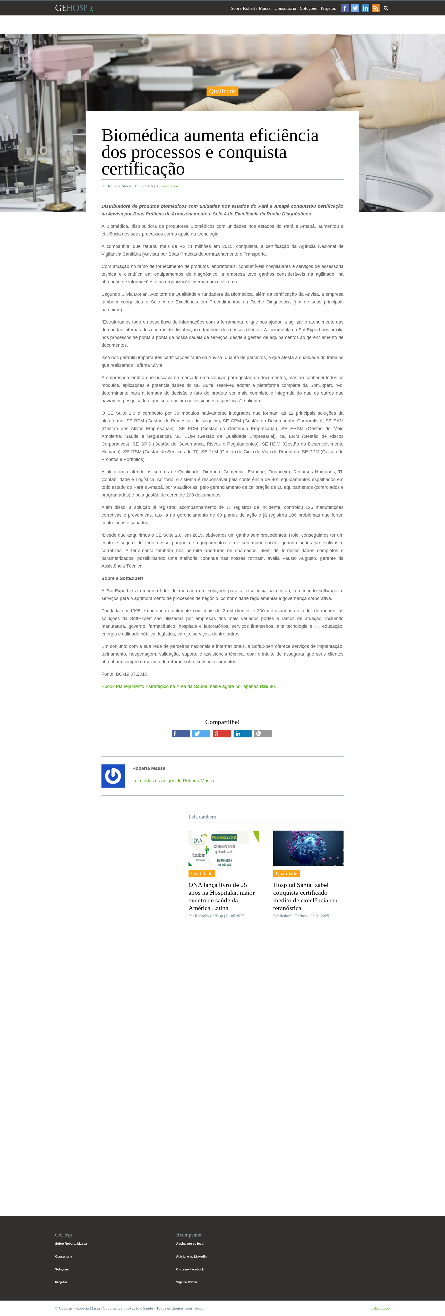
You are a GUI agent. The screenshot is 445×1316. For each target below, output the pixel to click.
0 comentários (167, 186)
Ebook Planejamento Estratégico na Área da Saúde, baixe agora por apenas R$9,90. (189, 686)
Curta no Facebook (190, 1269)
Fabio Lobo (380, 1308)
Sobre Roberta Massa (251, 8)
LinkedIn (365, 8)
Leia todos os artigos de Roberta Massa (173, 780)
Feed (376, 8)
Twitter (355, 8)
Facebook (345, 8)
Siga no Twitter (187, 1282)
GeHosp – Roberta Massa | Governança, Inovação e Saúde (75, 9)
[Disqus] (222, 999)
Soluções (308, 8)
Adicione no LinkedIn (191, 1256)
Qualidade (222, 91)
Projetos (328, 8)
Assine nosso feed (189, 1243)
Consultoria (285, 8)
